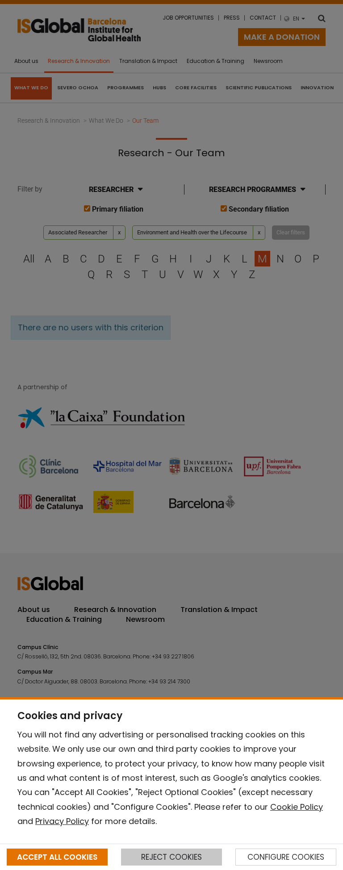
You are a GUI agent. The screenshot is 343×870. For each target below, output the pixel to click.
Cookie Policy (296, 806)
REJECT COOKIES (171, 857)
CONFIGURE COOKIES (285, 857)
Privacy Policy (62, 821)
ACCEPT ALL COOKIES (57, 857)
